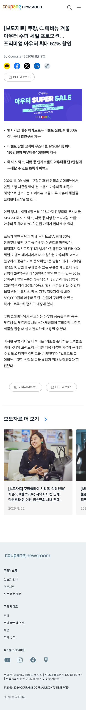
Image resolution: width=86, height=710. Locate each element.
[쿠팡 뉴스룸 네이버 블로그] (46, 660)
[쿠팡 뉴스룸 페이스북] (33, 660)
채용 (6, 630)
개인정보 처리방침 (15, 697)
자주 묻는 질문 (13, 594)
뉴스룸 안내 (11, 579)
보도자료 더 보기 (21, 419)
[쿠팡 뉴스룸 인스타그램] (20, 660)
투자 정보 (9, 637)
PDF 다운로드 (21, 77)
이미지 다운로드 (28, 387)
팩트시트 (9, 587)
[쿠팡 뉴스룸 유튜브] (7, 660)
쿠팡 (6, 616)
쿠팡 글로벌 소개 (14, 623)
